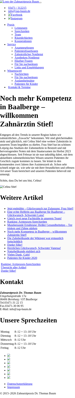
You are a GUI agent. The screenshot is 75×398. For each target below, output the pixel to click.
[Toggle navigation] (41, 2)
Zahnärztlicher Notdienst (29, 54)
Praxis (10, 24)
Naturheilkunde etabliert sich (23, 251)
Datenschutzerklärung (19, 383)
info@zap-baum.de (19, 11)
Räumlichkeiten (24, 37)
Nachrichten (22, 74)
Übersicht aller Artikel (13, 267)
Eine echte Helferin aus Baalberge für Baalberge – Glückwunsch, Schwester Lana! (36, 213)
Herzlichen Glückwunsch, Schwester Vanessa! (34, 248)
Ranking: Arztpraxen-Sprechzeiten (27, 221)
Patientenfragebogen (26, 51)
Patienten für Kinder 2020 (22, 257)
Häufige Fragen (24, 60)
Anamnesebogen (24, 47)
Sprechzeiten (22, 31)
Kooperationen (23, 41)
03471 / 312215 (17, 7)
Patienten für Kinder (26, 83)
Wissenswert (14, 70)
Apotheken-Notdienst (27, 57)
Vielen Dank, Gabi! (18, 254)
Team (18, 34)
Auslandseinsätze (24, 80)
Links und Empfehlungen (29, 67)
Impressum (13, 387)
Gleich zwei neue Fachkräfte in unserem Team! (34, 218)
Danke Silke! (14, 244)
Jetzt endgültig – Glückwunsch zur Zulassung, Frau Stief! (40, 208)
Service (11, 44)
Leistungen (21, 27)
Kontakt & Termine (19, 87)
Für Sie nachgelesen (26, 64)
